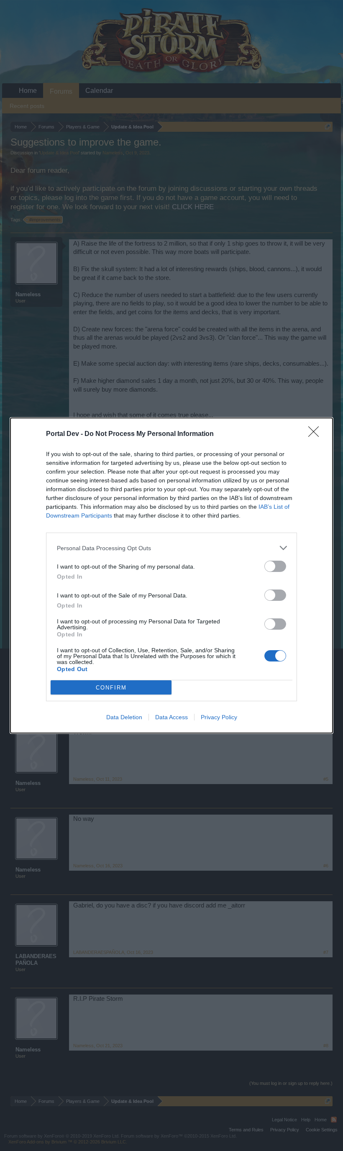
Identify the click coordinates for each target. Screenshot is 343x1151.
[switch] (275, 566)
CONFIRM (111, 687)
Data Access (171, 717)
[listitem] (171, 547)
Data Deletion (124, 717)
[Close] (316, 434)
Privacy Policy (219, 717)
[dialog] (171, 575)
